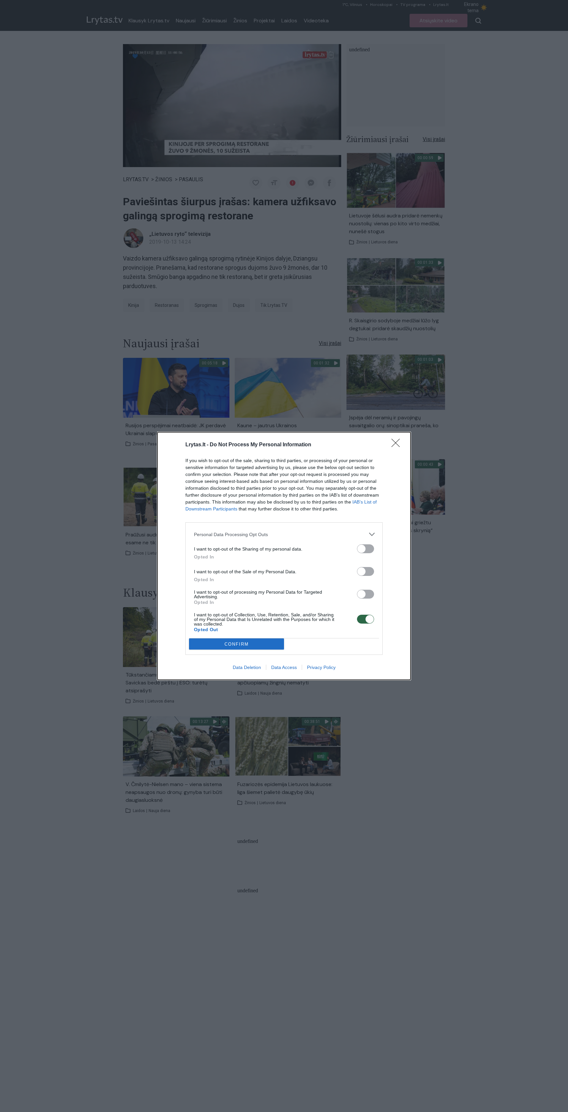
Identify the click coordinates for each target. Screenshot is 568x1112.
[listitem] (284, 534)
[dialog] (284, 556)
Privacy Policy (321, 667)
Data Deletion (247, 667)
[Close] (397, 445)
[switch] (365, 548)
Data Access (284, 667)
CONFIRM (237, 644)
